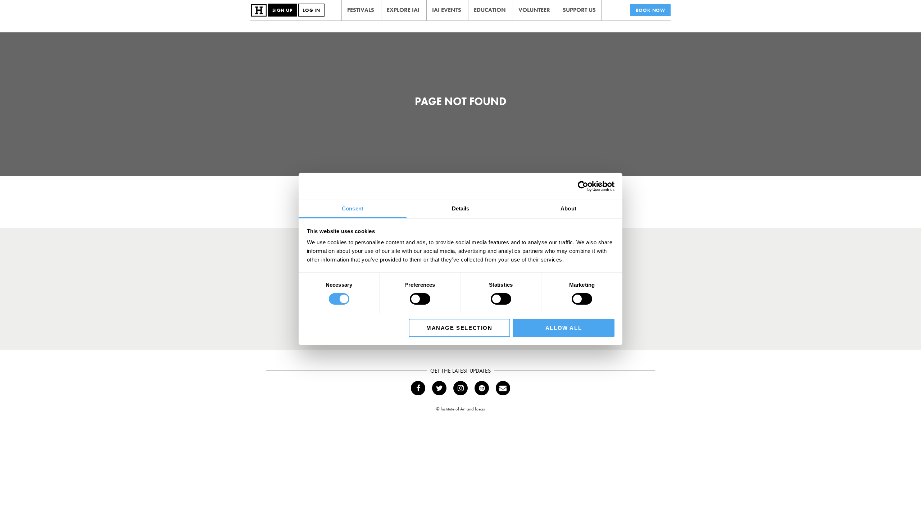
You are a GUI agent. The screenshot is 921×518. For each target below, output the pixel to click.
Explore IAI (403, 10)
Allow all (563, 328)
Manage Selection (459, 328)
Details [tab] (460, 208)
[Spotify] (482, 388)
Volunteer (534, 10)
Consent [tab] (352, 208)
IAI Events (446, 10)
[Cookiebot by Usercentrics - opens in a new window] (583, 186)
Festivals (360, 10)
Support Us (579, 10)
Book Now (650, 10)
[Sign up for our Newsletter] (503, 388)
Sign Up (282, 10)
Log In (311, 10)
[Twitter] (439, 388)
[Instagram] (460, 388)
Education (490, 10)
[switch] (420, 299)
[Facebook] (418, 388)
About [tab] (568, 208)
